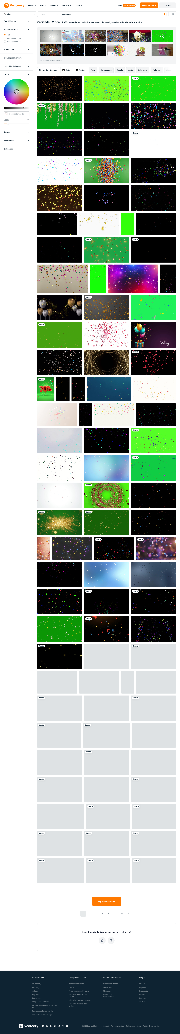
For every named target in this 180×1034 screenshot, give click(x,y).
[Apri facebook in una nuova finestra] (43, 1026)
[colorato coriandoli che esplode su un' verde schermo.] (153, 789)
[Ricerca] (165, 14)
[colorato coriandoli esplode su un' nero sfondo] (59, 789)
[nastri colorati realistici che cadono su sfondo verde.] (153, 307)
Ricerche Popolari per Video (78, 1005)
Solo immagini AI (14, 38)
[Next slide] (172, 70)
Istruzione (36, 998)
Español (142, 987)
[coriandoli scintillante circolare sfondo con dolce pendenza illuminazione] (106, 468)
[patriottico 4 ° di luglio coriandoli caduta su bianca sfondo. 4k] (59, 495)
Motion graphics (50, 70)
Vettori (31, 5)
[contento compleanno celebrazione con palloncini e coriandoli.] (106, 762)
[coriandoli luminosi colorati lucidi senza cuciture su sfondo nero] (106, 601)
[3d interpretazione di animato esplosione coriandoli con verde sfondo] (106, 88)
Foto (42, 5)
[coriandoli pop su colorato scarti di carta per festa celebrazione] (153, 250)
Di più (77, 5)
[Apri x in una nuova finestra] (63, 1026)
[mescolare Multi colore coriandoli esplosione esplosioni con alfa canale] (106, 116)
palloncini (157, 70)
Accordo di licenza (76, 984)
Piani (120, 5)
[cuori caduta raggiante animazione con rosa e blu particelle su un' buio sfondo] (153, 762)
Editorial (65, 5)
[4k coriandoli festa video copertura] (156, 224)
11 (122, 913)
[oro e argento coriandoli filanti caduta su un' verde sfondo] (59, 116)
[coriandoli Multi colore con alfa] (59, 143)
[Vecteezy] (14, 5)
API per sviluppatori (40, 1001)
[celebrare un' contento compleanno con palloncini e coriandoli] (153, 335)
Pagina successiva (107, 901)
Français (142, 998)
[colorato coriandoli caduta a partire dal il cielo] (109, 389)
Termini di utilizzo (117, 1026)
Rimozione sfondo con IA (42, 1011)
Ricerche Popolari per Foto (80, 1000)
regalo (120, 70)
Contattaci (107, 987)
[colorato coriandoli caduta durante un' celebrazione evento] (153, 708)
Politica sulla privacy (133, 1026)
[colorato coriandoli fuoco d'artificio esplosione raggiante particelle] (153, 629)
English (142, 984)
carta (130, 70)
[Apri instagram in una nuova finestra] (47, 1026)
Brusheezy (36, 984)
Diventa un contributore (108, 995)
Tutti (8, 35)
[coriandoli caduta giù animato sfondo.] (156, 414)
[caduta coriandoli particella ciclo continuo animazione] (106, 843)
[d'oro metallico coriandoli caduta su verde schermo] (106, 250)
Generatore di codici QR (42, 1014)
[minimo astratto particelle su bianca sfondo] (154, 735)
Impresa (35, 994)
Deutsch (142, 994)
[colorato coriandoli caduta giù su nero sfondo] (127, 682)
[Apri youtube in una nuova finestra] (67, 1026)
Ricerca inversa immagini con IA (44, 1006)
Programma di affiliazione (79, 991)
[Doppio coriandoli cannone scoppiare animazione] (99, 682)
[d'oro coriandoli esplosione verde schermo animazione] (153, 88)
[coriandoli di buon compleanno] (59, 170)
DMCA (71, 987)
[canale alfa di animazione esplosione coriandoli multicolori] (106, 143)
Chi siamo (107, 991)
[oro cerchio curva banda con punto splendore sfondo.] (106, 362)
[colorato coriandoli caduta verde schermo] (106, 522)
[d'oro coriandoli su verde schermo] (108, 816)
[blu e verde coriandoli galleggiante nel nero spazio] (59, 843)
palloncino (142, 70)
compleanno (106, 70)
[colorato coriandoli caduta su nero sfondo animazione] (153, 198)
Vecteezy (35, 987)
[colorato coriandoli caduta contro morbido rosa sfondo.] (43, 548)
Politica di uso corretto (151, 1026)
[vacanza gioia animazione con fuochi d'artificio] (78, 389)
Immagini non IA (14, 41)
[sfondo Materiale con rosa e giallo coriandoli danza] (57, 224)
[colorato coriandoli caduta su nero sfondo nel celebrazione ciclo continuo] (57, 682)
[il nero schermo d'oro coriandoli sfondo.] (59, 656)
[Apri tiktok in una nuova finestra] (59, 1026)
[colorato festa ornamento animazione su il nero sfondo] (106, 789)
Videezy (35, 991)
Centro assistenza (110, 984)
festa (93, 70)
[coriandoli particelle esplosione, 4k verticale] (127, 224)
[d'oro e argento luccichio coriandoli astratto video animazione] (99, 224)
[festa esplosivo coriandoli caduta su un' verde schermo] (153, 440)
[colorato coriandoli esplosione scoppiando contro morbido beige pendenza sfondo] (57, 414)
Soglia (6, 119)
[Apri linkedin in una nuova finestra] (51, 1026)
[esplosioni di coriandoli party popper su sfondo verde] (60, 870)
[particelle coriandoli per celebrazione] (114, 548)
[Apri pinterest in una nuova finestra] (55, 1026)
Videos (53, 5)
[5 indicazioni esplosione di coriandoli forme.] (153, 143)
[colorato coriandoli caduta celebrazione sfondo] (62, 279)
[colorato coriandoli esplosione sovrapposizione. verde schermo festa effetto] (154, 870)
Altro (141, 1002)
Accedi (167, 5)
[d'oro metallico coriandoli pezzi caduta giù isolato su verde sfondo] (98, 279)
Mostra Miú (162, 50)
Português (143, 991)
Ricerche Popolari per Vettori (78, 995)
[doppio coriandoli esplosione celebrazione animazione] (59, 335)
